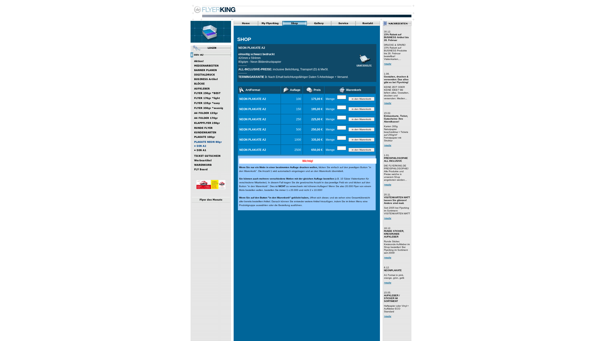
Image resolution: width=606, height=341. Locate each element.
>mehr (387, 64)
